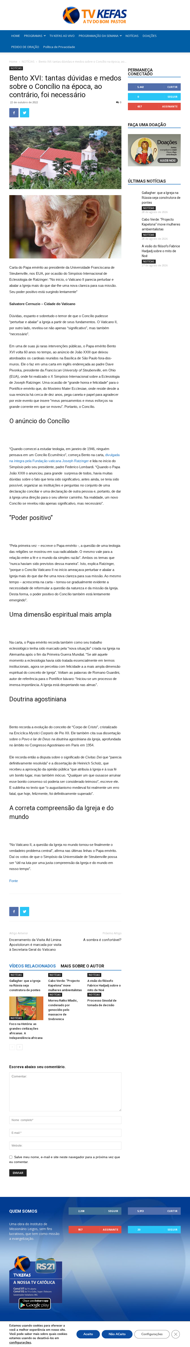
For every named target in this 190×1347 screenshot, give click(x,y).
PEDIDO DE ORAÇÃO (25, 47)
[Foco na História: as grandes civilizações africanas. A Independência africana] (26, 1008)
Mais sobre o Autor (82, 966)
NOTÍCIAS (132, 36)
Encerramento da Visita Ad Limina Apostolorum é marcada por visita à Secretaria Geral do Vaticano (35, 945)
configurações (20, 1342)
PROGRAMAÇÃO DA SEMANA (98, 36)
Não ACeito (117, 1334)
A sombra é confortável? (102, 940)
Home (13, 62)
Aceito (88, 1334)
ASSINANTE (169, 106)
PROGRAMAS (33, 36)
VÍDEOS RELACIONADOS (32, 966)
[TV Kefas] (95, 15)
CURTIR (172, 87)
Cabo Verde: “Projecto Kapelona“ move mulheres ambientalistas (65, 985)
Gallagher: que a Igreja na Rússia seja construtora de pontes (24, 985)
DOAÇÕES (150, 36)
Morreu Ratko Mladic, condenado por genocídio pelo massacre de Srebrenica (63, 1010)
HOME (15, 36)
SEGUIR (172, 96)
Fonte (13, 881)
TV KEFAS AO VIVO (62, 36)
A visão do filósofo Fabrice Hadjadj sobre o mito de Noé (104, 985)
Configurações (152, 1334)
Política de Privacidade (59, 47)
